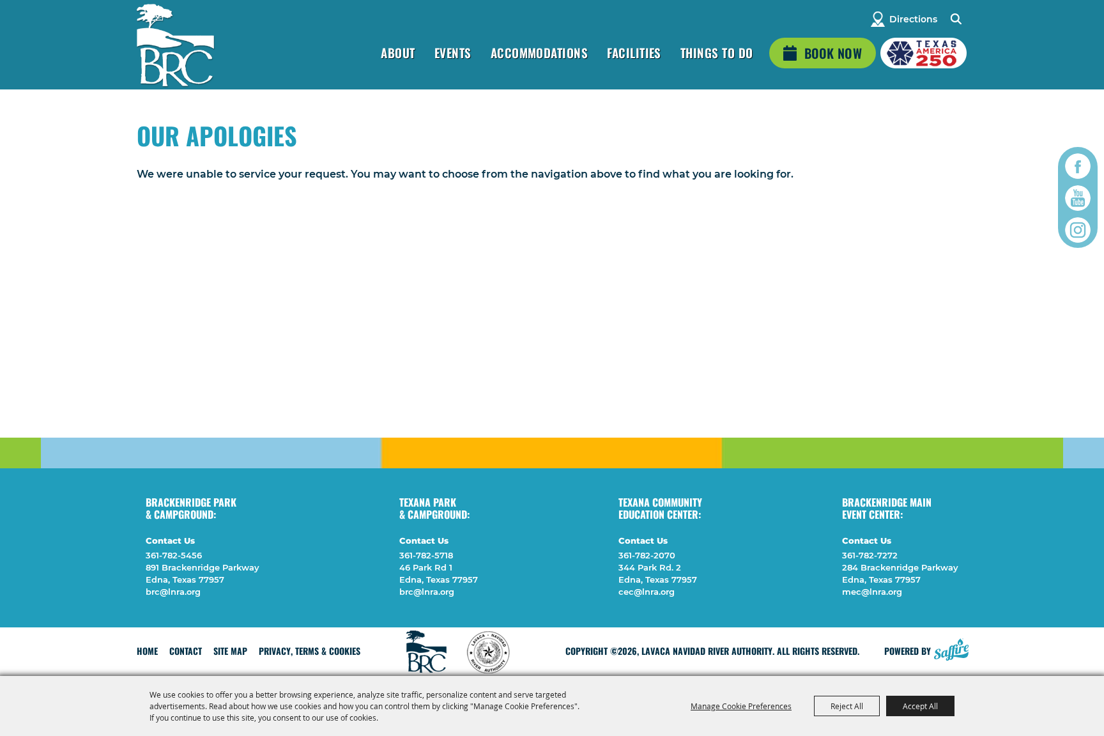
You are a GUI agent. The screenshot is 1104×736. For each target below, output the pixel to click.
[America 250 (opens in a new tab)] (923, 53)
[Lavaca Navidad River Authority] (175, 45)
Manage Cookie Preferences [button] (741, 706)
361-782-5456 (174, 555)
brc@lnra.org (173, 591)
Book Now (833, 53)
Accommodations (539, 52)
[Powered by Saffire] (951, 647)
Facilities (634, 52)
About (398, 52)
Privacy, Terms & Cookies (309, 650)
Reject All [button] (847, 706)
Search (955, 19)
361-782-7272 (870, 555)
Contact (185, 650)
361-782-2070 (646, 555)
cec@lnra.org (646, 591)
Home (147, 650)
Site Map (230, 650)
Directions (913, 19)
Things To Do (716, 52)
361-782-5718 (426, 555)
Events (452, 52)
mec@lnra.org (872, 591)
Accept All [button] (920, 706)
